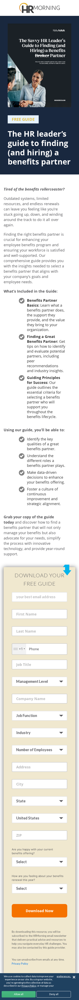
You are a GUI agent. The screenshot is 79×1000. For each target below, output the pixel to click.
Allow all (18, 994)
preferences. (64, 976)
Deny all (53, 994)
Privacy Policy (20, 963)
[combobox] (19, 649)
